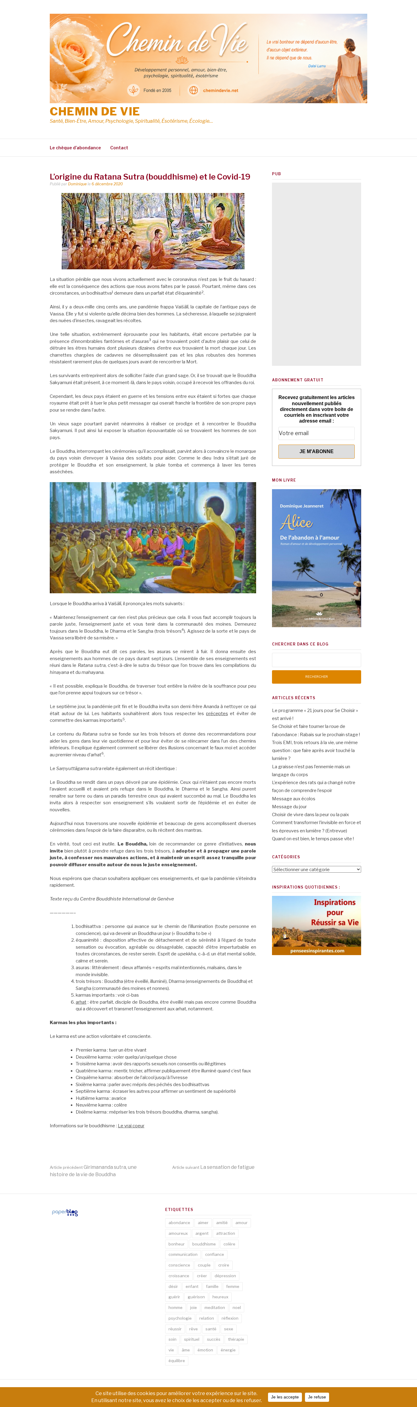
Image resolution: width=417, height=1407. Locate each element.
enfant (192, 1286)
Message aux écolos (293, 799)
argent (202, 1233)
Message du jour (289, 806)
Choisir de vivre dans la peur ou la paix (310, 814)
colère (229, 1244)
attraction (225, 1233)
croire (223, 1265)
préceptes (217, 713)
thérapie (236, 1339)
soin (172, 1339)
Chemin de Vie (95, 111)
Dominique (77, 184)
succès (213, 1339)
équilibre (177, 1360)
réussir (175, 1328)
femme (232, 1286)
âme (186, 1349)
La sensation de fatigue (213, 1167)
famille (212, 1286)
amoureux (178, 1233)
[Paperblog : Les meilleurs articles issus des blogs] (65, 1216)
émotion (205, 1349)
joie (193, 1307)
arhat (81, 1002)
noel (237, 1307)
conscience (179, 1265)
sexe (228, 1328)
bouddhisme (204, 1244)
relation (206, 1318)
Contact (119, 147)
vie (171, 1349)
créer (202, 1275)
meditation (215, 1307)
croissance (179, 1275)
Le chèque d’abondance (75, 147)
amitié (222, 1222)
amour (241, 1222)
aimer (203, 1222)
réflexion (230, 1318)
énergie (228, 1349)
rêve (193, 1328)
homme (176, 1307)
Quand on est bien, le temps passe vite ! (313, 839)
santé (210, 1328)
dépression (225, 1275)
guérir (174, 1296)
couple (204, 1265)
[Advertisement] (316, 274)
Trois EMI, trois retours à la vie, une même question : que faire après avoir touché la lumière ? (315, 751)
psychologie (180, 1318)
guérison (196, 1296)
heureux (220, 1296)
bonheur (177, 1244)
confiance (214, 1254)
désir (173, 1286)
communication (183, 1254)
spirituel (191, 1339)
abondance (179, 1222)
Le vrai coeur (131, 1126)
